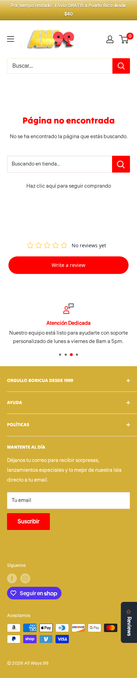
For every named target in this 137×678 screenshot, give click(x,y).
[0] (124, 39)
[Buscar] (121, 66)
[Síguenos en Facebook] (12, 578)
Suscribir (28, 521)
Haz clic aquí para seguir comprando (68, 186)
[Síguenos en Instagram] (25, 578)
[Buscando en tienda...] (121, 164)
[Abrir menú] (10, 39)
